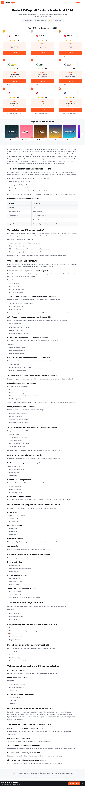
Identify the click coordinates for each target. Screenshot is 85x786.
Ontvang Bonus (74, 783)
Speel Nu (14, 52)
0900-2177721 (13, 773)
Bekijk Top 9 (78, 2)
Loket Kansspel (71, 772)
